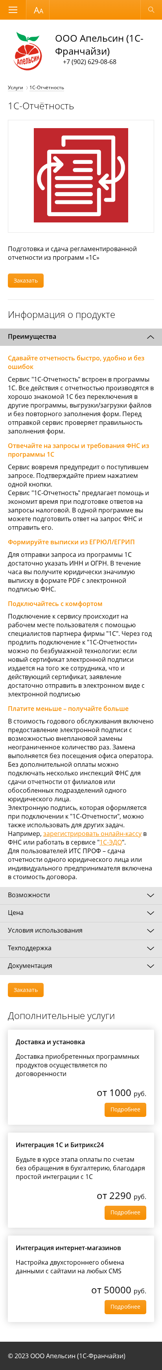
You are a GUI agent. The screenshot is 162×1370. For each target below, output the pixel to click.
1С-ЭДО (110, 842)
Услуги (15, 87)
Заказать (26, 280)
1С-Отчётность (46, 87)
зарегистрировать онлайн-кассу (92, 833)
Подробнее (125, 1109)
